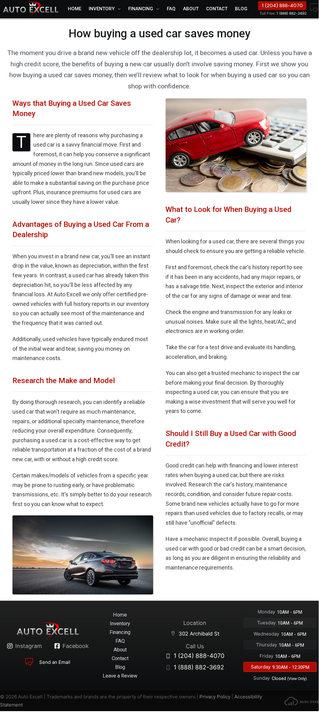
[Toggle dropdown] (121, 9)
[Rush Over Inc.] (301, 701)
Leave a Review (120, 676)
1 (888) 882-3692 (283, 13)
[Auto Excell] (31, 9)
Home (74, 9)
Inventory (102, 9)
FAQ (171, 9)
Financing (140, 9)
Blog (241, 9)
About (191, 9)
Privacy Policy (214, 697)
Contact (217, 9)
